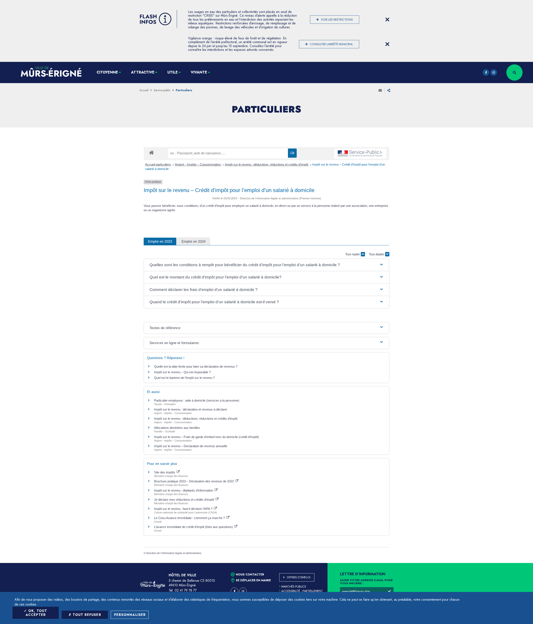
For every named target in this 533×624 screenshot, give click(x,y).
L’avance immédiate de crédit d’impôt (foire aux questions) (194, 527)
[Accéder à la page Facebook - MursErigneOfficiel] (486, 72)
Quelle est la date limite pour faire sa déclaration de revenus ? (195, 366)
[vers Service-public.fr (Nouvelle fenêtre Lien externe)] (360, 154)
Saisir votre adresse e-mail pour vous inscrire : (366, 582)
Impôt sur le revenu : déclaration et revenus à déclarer (190, 409)
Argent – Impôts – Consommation (198, 164)
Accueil (143, 90)
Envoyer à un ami (380, 90)
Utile (172, 72)
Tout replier (353, 254)
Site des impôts (165, 472)
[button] (266, 265)
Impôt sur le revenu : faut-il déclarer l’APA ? (183, 508)
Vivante (199, 72)
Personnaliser (130, 614)
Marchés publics (293, 586)
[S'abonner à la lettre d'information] (389, 591)
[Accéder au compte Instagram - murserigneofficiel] (493, 72)
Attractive (142, 72)
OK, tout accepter (36, 612)
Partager (389, 90)
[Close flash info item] (387, 19)
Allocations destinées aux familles (177, 427)
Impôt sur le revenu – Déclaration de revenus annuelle (190, 446)
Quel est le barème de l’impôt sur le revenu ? (184, 377)
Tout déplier (377, 254)
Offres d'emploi (298, 577)
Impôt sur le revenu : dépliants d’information (184, 490)
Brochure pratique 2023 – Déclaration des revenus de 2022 (194, 481)
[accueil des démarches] (151, 152)
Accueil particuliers (158, 164)
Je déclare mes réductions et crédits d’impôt (184, 499)
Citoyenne (107, 72)
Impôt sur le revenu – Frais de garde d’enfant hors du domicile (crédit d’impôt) (206, 437)
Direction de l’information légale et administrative (173, 553)
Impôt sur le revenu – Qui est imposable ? (182, 372)
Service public (162, 90)
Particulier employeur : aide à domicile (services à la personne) (196, 400)
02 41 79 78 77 (186, 590)
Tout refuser (86, 614)
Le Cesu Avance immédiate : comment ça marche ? (190, 518)
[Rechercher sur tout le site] (514, 72)
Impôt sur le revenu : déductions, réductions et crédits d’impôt (267, 164)
